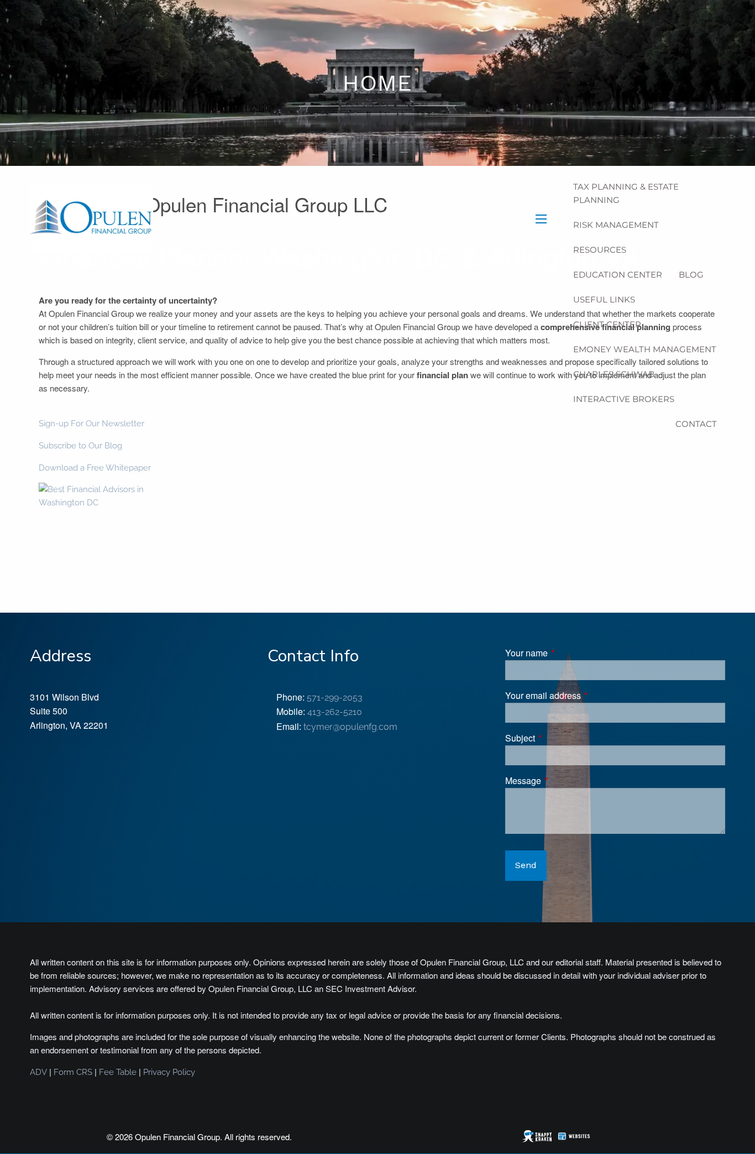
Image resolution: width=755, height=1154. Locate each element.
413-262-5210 (334, 712)
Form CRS (73, 1072)
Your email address (585, 695)
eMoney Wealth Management (644, 349)
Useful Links (604, 299)
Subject (562, 738)
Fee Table (118, 1072)
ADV (38, 1072)
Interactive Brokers (623, 399)
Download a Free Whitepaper (95, 468)
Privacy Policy (169, 1072)
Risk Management (616, 225)
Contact (696, 424)
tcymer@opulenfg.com (350, 727)
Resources (599, 249)
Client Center (607, 324)
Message (565, 780)
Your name (568, 652)
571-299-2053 (335, 697)
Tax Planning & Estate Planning (626, 193)
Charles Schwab (613, 374)
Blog (691, 274)
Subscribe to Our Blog (80, 446)
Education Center (617, 274)
